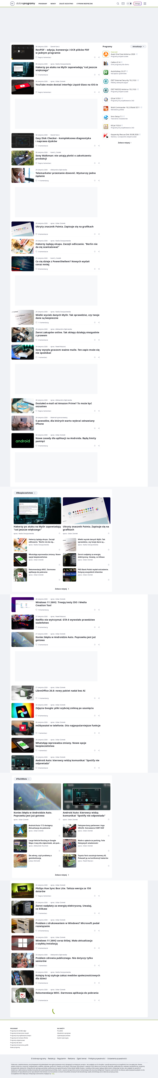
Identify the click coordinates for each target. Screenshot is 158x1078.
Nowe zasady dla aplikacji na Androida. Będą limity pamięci (66, 439)
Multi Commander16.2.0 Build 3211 (125, 107)
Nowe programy (15, 1047)
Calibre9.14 (115, 62)
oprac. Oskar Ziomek (58, 81)
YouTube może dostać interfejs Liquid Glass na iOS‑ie (67, 84)
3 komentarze (43, 252)
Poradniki (60, 1031)
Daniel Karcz (55, 46)
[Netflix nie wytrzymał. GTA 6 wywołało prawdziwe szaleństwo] (23, 622)
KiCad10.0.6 (116, 125)
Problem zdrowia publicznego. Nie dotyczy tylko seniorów (64, 959)
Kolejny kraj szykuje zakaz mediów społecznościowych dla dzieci (68, 977)
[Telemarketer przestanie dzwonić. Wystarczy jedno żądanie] (23, 175)
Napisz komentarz (44, 57)
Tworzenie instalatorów (119, 119)
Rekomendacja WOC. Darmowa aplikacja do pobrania (42, 570)
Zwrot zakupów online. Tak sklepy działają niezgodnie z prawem (67, 334)
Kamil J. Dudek (56, 152)
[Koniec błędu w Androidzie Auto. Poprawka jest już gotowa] (23, 639)
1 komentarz (42, 357)
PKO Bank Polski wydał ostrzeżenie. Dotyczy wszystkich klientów (93, 570)
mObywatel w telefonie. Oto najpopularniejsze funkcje (68, 725)
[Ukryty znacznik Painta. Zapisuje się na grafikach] (23, 229)
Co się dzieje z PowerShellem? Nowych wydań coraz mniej (63, 263)
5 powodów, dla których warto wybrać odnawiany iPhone (65, 422)
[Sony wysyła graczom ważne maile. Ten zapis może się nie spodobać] (23, 352)
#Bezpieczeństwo (24, 493)
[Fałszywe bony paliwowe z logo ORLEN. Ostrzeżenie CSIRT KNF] (69, 830)
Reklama (71, 1058)
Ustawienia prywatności (117, 1058)
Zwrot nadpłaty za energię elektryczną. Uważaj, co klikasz (91, 555)
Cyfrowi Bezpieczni (85, 4)
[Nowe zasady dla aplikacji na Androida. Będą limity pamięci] (23, 440)
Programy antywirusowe (119, 56)
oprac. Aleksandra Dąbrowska (61, 329)
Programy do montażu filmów (19, 1038)
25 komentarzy (43, 931)
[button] (145, 3)
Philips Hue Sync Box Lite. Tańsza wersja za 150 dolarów (63, 890)
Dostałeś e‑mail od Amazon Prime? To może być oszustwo (64, 405)
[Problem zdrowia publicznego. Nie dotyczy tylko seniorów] (23, 960)
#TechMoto (21, 779)
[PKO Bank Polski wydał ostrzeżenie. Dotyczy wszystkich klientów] (69, 575)
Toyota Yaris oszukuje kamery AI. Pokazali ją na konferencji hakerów (93, 856)
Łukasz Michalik (34, 861)
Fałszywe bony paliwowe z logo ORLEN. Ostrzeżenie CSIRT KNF (91, 826)
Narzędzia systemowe (119, 73)
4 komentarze (43, 75)
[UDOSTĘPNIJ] (99, 57)
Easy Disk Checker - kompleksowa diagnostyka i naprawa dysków (63, 139)
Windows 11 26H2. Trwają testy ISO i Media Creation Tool (61, 604)
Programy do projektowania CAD (122, 101)
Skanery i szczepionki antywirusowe (124, 137)
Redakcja (51, 1058)
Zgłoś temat (82, 1058)
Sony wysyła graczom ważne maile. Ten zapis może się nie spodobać (68, 351)
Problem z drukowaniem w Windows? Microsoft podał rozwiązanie (67, 924)
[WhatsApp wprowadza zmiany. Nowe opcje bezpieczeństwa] (20, 559)
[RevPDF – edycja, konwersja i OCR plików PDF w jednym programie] (23, 52)
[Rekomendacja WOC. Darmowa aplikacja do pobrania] (20, 575)
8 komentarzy (43, 269)
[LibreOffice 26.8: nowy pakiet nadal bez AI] (23, 693)
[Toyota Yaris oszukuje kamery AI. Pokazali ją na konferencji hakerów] (69, 861)
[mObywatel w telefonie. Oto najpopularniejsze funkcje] (23, 727)
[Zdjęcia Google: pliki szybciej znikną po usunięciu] (23, 710)
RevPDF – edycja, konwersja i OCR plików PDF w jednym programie (62, 51)
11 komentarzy (43, 181)
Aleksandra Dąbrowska (59, 170)
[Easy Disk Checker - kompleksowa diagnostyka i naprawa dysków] (23, 140)
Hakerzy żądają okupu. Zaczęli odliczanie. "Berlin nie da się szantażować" (66, 245)
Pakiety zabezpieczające (119, 83)
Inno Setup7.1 (117, 116)
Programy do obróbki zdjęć (18, 1031)
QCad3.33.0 (116, 98)
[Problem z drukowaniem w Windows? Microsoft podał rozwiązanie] (23, 925)
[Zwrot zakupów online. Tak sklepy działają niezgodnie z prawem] (23, 334)
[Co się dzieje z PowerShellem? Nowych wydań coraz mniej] (23, 263)
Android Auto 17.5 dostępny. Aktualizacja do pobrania (41, 826)
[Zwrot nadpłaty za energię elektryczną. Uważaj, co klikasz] (69, 559)
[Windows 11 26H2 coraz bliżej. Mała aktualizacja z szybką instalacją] (23, 943)
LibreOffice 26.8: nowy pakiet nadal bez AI (60, 690)
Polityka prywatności (96, 1058)
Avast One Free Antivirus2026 (123, 54)
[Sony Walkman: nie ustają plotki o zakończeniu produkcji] (23, 158)
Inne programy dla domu (120, 64)
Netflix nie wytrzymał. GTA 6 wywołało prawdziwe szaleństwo (65, 621)
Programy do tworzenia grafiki (19, 1045)
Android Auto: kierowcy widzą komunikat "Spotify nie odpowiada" (67, 762)
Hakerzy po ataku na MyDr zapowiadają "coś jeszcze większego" (66, 68)
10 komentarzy (43, 610)
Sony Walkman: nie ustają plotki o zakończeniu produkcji (63, 157)
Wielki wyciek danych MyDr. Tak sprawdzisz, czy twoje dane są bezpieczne (67, 316)
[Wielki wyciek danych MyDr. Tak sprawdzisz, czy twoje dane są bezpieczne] (23, 317)
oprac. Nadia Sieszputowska (61, 64)
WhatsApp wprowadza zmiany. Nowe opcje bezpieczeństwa (45, 555)
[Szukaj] (118, 3)
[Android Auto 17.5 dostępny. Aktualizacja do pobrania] (20, 830)
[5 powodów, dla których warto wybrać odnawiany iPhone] (23, 423)
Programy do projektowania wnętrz (20, 1035)
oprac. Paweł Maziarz (58, 346)
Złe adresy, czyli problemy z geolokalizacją (40, 856)
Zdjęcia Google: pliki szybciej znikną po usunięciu (65, 708)
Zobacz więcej (61, 589)
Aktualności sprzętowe (64, 1033)
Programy (42, 4)
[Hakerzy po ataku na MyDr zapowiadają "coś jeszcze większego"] (23, 69)
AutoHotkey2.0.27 (118, 71)
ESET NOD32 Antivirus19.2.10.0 (124, 89)
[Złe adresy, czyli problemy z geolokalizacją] (20, 861)
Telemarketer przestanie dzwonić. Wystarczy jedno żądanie (66, 174)
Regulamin (61, 1058)
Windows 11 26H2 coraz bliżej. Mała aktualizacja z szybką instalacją (64, 942)
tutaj (53, 1074)
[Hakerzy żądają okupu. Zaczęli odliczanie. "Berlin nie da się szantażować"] (23, 246)
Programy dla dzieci (16, 1043)
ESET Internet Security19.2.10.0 (124, 80)
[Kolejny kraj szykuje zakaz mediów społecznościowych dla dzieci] (23, 977)
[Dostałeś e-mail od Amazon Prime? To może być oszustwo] (23, 405)
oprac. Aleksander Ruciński (38, 846)
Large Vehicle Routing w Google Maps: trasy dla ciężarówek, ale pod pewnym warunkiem (44, 841)
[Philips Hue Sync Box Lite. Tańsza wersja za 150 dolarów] (23, 890)
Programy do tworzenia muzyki (19, 1033)
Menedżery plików (117, 110)
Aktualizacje (137, 46)
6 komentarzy (43, 716)
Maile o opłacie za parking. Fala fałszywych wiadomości (91, 841)
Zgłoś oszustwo (66, 4)
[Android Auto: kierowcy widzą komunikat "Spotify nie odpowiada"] (23, 762)
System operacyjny (62, 1038)
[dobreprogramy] (27, 3)
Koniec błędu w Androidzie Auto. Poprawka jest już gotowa (66, 638)
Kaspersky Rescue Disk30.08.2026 (124, 134)
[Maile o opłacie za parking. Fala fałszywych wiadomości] (69, 846)
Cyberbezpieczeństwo (63, 1035)
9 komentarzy (43, 446)
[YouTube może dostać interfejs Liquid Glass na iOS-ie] (23, 87)
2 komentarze (43, 1000)
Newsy (53, 4)
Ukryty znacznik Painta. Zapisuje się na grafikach (65, 226)
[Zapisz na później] (95, 57)
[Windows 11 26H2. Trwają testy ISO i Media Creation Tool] (23, 604)
